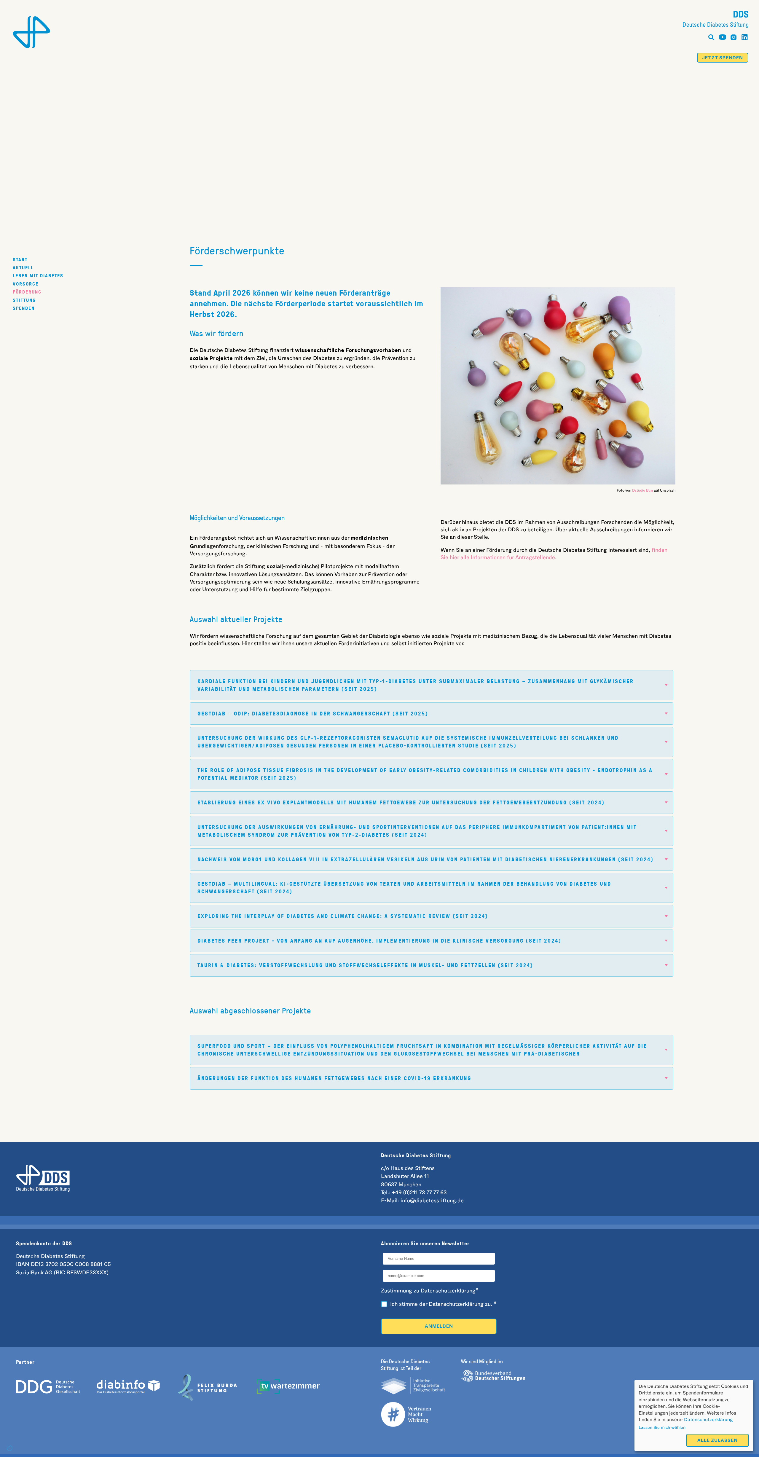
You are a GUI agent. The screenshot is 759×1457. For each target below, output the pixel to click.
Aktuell (23, 267)
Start (20, 259)
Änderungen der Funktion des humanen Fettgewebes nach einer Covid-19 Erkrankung (334, 1078)
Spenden (24, 308)
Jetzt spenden (722, 59)
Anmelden (439, 1327)
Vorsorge (26, 283)
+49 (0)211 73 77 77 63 (419, 1192)
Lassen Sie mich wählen (662, 1428)
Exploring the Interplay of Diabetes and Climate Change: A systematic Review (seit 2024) (342, 916)
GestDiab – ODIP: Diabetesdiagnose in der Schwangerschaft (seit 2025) (312, 713)
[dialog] (693, 1415)
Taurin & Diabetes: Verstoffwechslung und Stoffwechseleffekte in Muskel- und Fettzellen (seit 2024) (365, 965)
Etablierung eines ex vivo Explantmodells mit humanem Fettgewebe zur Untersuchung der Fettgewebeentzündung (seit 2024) (401, 802)
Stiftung (24, 300)
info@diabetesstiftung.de (432, 1200)
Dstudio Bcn (642, 490)
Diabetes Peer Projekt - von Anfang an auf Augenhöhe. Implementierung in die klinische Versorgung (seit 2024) (379, 940)
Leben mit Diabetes (38, 275)
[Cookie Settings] (9, 1447)
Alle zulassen (717, 1441)
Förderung (27, 291)
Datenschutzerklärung (708, 1419)
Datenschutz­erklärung (456, 1304)
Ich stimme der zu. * (443, 1304)
